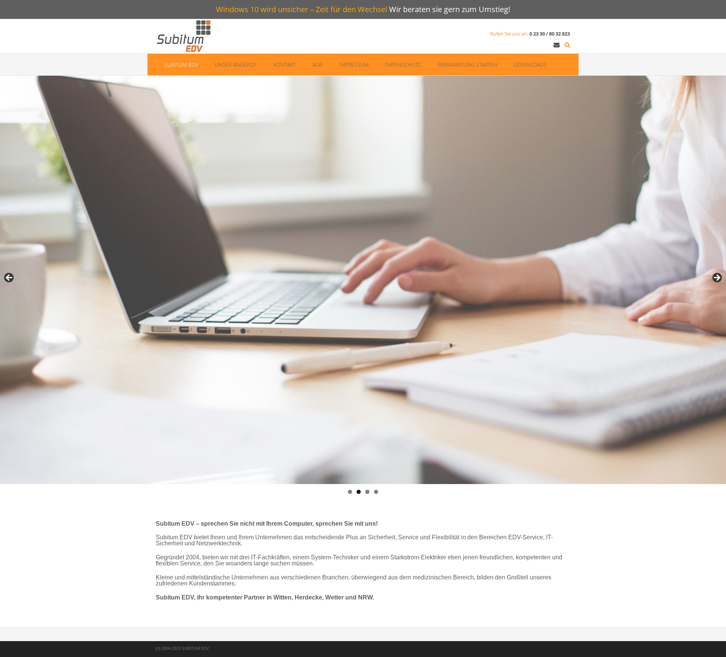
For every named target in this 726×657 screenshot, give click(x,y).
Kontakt (284, 64)
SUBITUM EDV (181, 64)
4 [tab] (376, 492)
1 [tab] (350, 492)
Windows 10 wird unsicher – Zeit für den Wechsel (301, 9)
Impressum (354, 64)
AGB (317, 64)
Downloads (530, 64)
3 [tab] (367, 492)
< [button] (9, 278)
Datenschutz (403, 64)
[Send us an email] (557, 44)
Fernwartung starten (467, 64)
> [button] (716, 278)
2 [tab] (359, 492)
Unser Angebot (236, 64)
